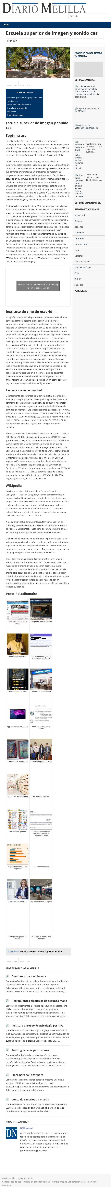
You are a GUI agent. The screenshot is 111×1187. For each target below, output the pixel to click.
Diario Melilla (8, 1178)
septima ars (12, 101)
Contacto (6, 1185)
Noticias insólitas (82, 267)
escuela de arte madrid (17, 108)
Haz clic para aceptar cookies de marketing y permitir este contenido (38, 286)
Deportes (78, 226)
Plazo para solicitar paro (27, 1075)
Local (76, 250)
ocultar (30, 92)
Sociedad (78, 284)
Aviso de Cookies (91, 1181)
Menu (6, 25)
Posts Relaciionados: (16, 115)
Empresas (79, 238)
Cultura (78, 221)
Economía (12, 41)
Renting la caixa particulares (30, 1050)
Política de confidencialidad (36, 1181)
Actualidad (79, 215)
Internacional (80, 244)
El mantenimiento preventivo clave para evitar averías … (94, 146)
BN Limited (26, 1128)
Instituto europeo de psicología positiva (37, 1025)
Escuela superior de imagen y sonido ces (24, 97)
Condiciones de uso (11, 1181)
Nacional (78, 255)
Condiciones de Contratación (66, 1181)
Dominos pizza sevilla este (29, 976)
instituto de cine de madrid (19, 104)
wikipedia (11, 111)
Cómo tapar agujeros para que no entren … (94, 177)
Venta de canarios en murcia (30, 1099)
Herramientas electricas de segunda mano (39, 1001)
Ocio (76, 273)
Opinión (78, 279)
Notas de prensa (82, 261)
